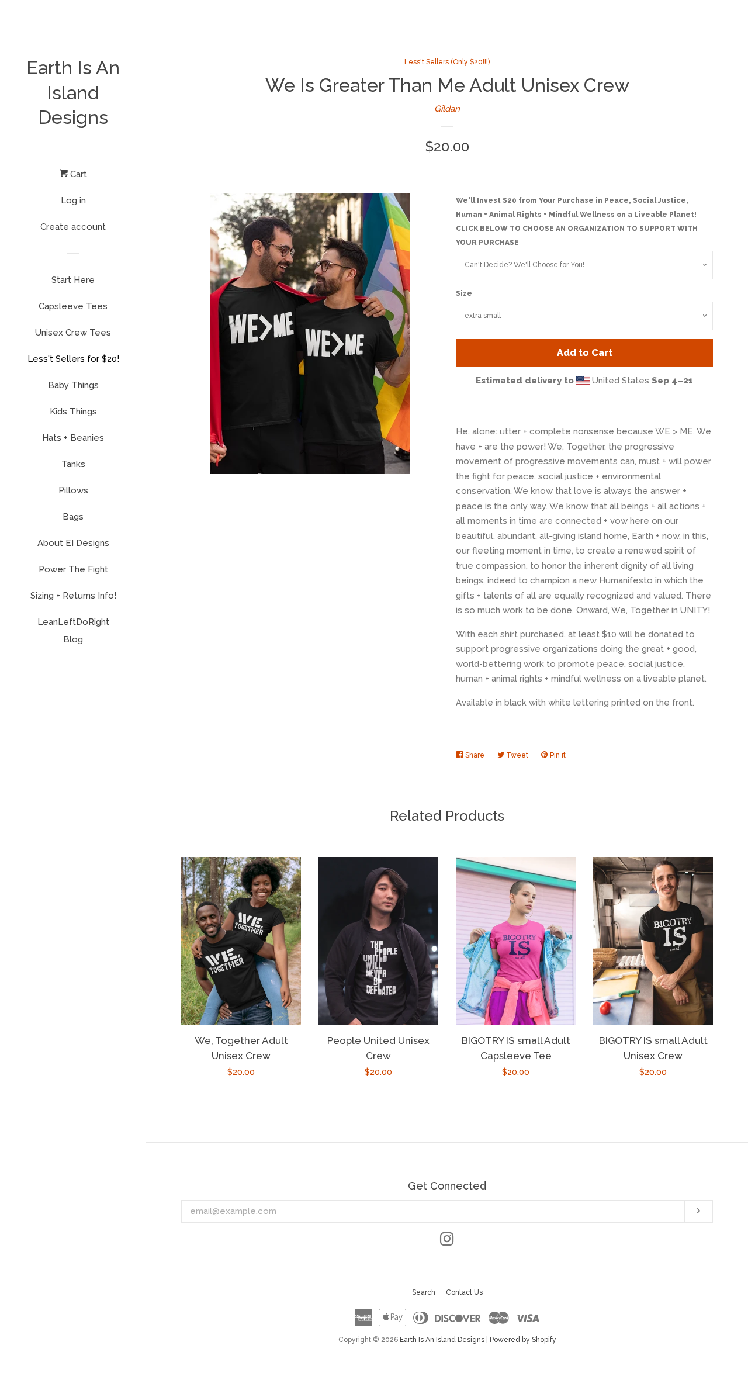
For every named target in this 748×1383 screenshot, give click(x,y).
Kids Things (73, 411)
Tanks (73, 464)
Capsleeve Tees (73, 306)
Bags (73, 516)
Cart (77, 174)
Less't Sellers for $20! (73, 359)
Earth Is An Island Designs (73, 92)
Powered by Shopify (523, 1340)
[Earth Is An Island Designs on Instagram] (447, 1241)
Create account (73, 227)
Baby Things (73, 385)
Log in (73, 200)
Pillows (73, 490)
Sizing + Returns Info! (73, 595)
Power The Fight (73, 569)
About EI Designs (73, 543)
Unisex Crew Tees (73, 332)
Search (423, 1292)
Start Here (73, 280)
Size (464, 293)
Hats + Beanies (73, 438)
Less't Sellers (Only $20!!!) (447, 62)
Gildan (447, 108)
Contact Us (464, 1292)
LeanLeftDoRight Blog (73, 631)
